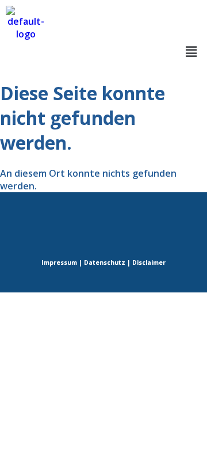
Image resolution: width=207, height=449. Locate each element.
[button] (191, 51)
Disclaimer (149, 262)
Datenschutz (104, 262)
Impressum (59, 262)
